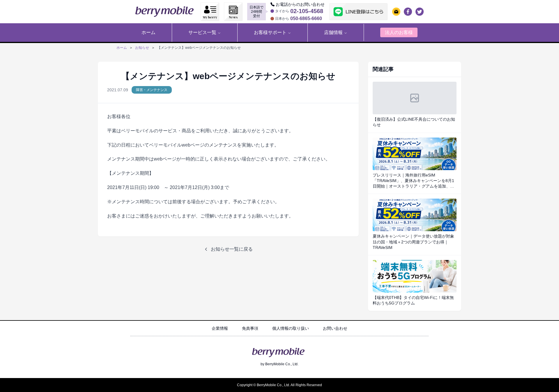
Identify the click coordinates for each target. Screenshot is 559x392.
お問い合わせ (335, 328)
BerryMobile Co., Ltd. (281, 364)
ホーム (121, 48)
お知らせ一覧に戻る (232, 249)
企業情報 (220, 328)
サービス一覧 (202, 32)
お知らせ (142, 48)
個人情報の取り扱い (290, 328)
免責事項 (250, 328)
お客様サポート (270, 32)
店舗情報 (333, 32)
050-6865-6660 (306, 18)
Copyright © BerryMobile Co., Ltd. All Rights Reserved (279, 385)
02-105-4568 (306, 11)
